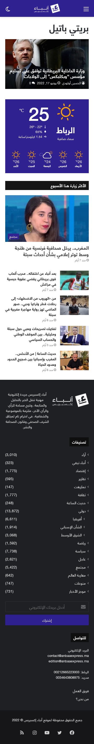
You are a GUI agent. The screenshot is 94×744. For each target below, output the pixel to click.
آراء (84, 454)
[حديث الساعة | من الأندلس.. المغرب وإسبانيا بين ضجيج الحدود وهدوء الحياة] (74, 360)
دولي (82, 510)
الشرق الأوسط (71, 534)
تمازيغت (80, 486)
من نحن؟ (82, 698)
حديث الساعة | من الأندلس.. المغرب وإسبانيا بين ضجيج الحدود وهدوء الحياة (31, 358)
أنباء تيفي (79, 462)
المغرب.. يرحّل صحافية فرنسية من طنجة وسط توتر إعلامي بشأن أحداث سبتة (52, 250)
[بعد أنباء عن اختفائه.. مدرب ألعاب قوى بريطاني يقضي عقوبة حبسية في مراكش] (74, 280)
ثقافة (82, 494)
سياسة (80, 550)
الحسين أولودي (71, 83)
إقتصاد (81, 470)
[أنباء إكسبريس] (47, 8)
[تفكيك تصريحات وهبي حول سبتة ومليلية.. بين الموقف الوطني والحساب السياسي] (74, 335)
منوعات (80, 583)
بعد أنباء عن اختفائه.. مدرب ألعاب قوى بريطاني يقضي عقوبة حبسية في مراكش (31, 278)
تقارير (82, 478)
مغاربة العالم (77, 575)
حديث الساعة (76, 502)
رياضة (82, 542)
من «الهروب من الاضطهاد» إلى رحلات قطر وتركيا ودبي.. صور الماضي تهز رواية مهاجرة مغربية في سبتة (30, 306)
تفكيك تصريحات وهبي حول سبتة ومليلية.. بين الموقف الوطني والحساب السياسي (31, 333)
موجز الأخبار (77, 591)
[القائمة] (86, 10)
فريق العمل (81, 690)
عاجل (82, 558)
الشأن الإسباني (71, 526)
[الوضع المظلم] (7, 10)
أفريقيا (77, 518)
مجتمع (81, 567)
